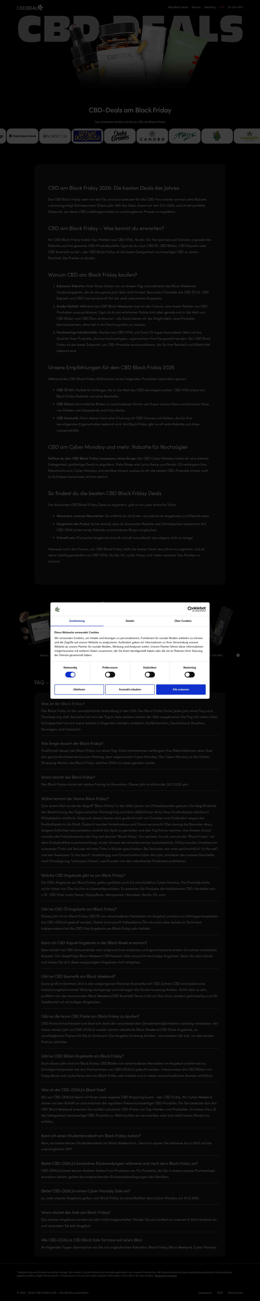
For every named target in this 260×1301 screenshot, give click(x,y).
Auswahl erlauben (130, 689)
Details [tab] (130, 620)
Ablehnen (79, 689)
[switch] (110, 674)
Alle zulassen (181, 689)
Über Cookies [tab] (183, 620)
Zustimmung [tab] (77, 620)
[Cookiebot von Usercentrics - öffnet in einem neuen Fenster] (190, 609)
